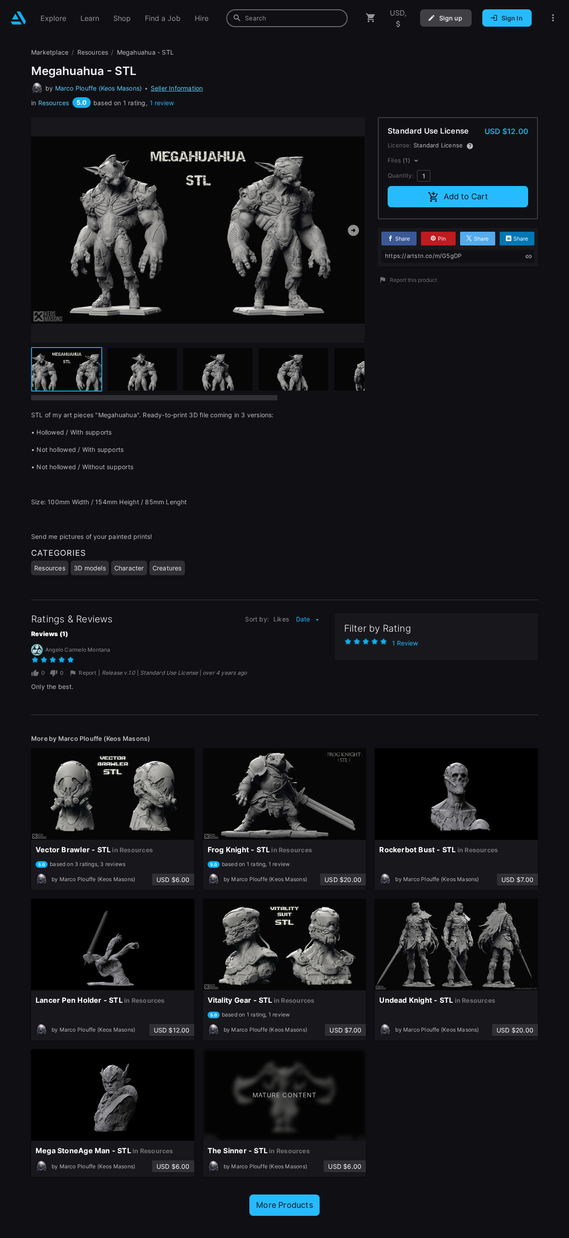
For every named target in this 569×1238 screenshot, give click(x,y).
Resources (53, 103)
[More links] (553, 18)
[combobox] (287, 18)
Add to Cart (466, 196)
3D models (90, 568)
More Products (284, 1205)
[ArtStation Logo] (18, 18)
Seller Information (177, 88)
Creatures (167, 568)
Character (129, 568)
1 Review (405, 643)
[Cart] (370, 18)
